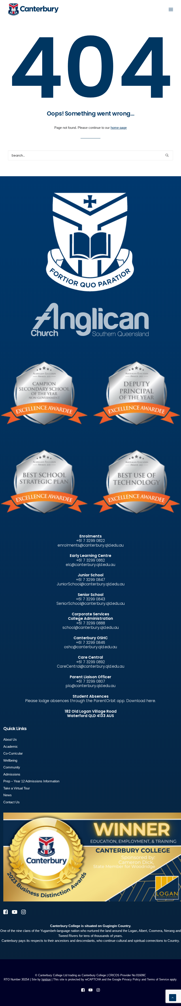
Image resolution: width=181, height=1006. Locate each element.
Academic (10, 746)
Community (11, 767)
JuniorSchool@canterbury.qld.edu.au (90, 584)
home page (119, 127)
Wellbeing (10, 760)
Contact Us (11, 802)
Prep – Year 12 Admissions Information (31, 781)
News (7, 795)
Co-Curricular (13, 753)
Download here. (141, 700)
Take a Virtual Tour (16, 788)
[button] (171, 9)
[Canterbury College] (17, 9)
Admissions (11, 774)
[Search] (90, 155)
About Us (10, 739)
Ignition (46, 979)
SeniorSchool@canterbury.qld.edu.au (91, 603)
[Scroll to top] (172, 997)
